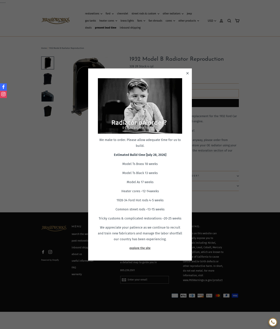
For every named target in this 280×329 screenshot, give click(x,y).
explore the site (140, 248)
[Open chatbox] (272, 322)
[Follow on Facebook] (3, 87)
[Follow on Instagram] (3, 94)
